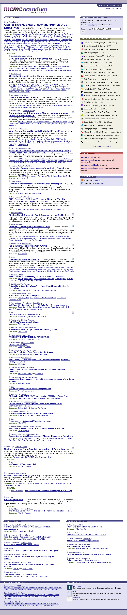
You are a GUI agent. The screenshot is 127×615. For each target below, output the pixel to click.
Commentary (58, 34)
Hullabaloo (30, 531)
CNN (20, 36)
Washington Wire (17, 213)
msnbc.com (26, 34)
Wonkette (61, 163)
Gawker (30, 176)
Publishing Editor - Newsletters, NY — (101, 86)
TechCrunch (13, 88)
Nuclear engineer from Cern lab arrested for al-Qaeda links (35, 449)
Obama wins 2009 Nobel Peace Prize (24, 314)
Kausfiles (24, 129)
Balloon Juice (60, 307)
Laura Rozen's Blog (37, 88)
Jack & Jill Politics (55, 49)
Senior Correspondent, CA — (97, 69)
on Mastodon (99, 183)
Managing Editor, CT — (98, 129)
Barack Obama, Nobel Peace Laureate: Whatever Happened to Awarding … (41, 436)
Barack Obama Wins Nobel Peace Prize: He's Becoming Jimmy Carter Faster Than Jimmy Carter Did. (40, 151)
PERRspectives (32, 47)
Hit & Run (57, 271)
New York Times (11, 22)
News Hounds (18, 531)
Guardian (21, 84)
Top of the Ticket (33, 163)
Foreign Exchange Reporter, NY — (100, 43)
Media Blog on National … (44, 209)
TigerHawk (29, 316)
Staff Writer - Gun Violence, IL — (99, 73)
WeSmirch (76, 597)
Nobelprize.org (16, 74)
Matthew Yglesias (27, 320)
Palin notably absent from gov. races (82, 560)
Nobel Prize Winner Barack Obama (24, 322)
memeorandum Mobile (90, 165)
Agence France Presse (22, 123)
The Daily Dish (37, 193)
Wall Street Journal (18, 38)
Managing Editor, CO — (100, 115)
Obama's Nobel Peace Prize (23, 97)
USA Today (65, 38)
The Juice (30, 483)
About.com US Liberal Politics (19, 92)
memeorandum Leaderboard (92, 168)
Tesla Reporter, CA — (93, 102)
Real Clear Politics (25, 290)
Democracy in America (100, 549)
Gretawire (78, 533)
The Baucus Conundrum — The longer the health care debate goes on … (41, 511)
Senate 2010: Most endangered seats (83, 541)
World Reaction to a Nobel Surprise (24, 295)
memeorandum (87, 157)
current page (92, 25)
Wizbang (64, 90)
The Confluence (26, 107)
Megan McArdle (31, 398)
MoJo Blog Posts (23, 440)
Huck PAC (26, 335)
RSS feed (98, 180)
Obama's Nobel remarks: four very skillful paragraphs (35, 184)
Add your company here (102, 146)
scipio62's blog (9, 43)
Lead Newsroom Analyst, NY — (98, 56)
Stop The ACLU (64, 123)
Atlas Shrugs (28, 49)
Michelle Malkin (50, 70)
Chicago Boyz (23, 145)
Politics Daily (23, 408)
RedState (12, 125)
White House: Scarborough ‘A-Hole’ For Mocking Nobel (33, 329)
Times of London (28, 111)
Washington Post (17, 224)
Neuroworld (17, 34)
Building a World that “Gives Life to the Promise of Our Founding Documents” (37, 370)
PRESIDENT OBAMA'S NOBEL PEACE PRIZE (29, 337)
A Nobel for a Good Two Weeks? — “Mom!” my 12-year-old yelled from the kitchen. (40, 287)
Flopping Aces (41, 271)
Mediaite (50, 271)
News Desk (22, 307)
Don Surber (58, 68)
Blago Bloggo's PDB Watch (37, 43)
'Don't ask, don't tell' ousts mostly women (85, 527)
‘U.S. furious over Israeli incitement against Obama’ (89, 554)
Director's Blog (26, 562)
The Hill (61, 267)
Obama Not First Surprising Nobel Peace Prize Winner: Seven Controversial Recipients (35, 405)
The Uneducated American (78, 546)
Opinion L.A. (62, 42)
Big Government (37, 281)
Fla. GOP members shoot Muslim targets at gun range (48, 491)
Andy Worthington (39, 176)
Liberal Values (23, 193)
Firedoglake (26, 86)
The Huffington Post (46, 36)
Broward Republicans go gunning (22, 475)
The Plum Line (35, 68)
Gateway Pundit (24, 416)
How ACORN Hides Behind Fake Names (21, 545)
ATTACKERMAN (26, 143)
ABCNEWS (22, 176)
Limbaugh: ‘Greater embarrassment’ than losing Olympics (37, 168)
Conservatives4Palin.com (103, 562)
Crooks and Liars (19, 483)
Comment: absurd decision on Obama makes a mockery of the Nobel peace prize (38, 114)
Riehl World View (20, 394)
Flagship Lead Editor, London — (98, 119)
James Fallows (16, 181)
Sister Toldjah (55, 398)
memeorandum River (89, 160)
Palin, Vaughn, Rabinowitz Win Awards (28, 246)
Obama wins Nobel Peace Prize (24, 259)
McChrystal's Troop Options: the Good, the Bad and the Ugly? (31, 550)
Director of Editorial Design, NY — (100, 139)
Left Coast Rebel (54, 43)
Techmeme (76, 586)
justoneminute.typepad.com (53, 141)
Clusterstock (68, 141)
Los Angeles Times (41, 49)
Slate (65, 139)
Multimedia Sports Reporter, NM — (101, 135)
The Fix (18, 238)
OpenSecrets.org (61, 86)
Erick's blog (26, 148)
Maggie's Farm (36, 86)
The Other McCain (65, 70)
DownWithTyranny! (14, 485)
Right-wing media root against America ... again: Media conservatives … (27, 528)
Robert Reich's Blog (34, 307)
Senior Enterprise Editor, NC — (100, 142)
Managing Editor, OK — (96, 59)
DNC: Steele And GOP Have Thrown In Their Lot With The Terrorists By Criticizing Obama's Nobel (37, 200)
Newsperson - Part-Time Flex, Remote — (99, 112)
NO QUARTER (18, 45)
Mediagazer (76, 592)
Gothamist (39, 374)
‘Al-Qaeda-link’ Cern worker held (23, 464)
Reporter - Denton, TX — (99, 99)
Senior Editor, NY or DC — (97, 122)
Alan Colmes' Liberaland (22, 539)
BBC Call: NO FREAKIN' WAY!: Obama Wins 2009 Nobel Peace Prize (38, 396)
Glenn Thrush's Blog (57, 483)
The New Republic (24, 141)
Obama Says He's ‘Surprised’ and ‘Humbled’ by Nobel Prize (35, 26)
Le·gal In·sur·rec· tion (58, 269)
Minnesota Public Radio (46, 139)
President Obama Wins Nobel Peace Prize (29, 226)
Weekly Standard (31, 159)
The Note (9, 548)
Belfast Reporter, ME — (94, 53)
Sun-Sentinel (20, 473)
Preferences (116, 8)
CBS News (8, 45)
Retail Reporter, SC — (97, 125)
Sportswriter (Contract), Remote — (98, 105)
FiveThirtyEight (66, 238)
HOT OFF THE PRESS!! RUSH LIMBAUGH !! (86, 535)
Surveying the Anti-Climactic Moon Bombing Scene (31, 413)
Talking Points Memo (29, 377)
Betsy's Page (57, 45)
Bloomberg (30, 38)
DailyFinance (26, 90)
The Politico (52, 42)
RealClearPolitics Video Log (44, 279)
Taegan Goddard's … (16, 240)
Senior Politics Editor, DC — (98, 63)
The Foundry (69, 271)
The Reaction (61, 298)
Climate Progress (40, 438)
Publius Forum (26, 543)
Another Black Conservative (48, 51)
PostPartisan (42, 238)
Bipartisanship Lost (13, 499)
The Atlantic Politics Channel (33, 303)
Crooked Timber (54, 40)
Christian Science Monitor (51, 90)
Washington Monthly (30, 36)
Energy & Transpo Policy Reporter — (101, 82)
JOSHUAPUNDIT (27, 457)
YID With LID (66, 43)
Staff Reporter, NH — (96, 79)
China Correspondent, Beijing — (97, 46)
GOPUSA (59, 139)
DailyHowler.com (82, 549)
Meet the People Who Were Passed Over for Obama (31, 352)
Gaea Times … (23, 88)
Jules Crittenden (30, 45)
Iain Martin (8, 42)
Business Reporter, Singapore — (101, 96)
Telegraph (41, 267)
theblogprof (31, 51)
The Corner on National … (50, 84)
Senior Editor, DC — (95, 109)
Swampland (16, 40)
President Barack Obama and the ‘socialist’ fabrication (27, 537)
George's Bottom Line (16, 161)
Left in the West (45, 47)
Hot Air (15, 36)
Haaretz (81, 552)
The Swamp (66, 67)
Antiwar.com (67, 49)
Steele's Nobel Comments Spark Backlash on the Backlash (37, 215)
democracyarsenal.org (39, 42)
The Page (21, 236)
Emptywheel (15, 90)
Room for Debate (41, 40)
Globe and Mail (23, 354)
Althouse (37, 298)
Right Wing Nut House (26, 209)
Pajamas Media (21, 43)
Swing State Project (83, 562)
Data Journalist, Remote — (98, 66)
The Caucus (21, 47)
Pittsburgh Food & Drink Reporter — (102, 132)
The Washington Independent (42, 34)
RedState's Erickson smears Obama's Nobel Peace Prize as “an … (37, 428)
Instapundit (13, 141)
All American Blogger (40, 354)
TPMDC (21, 159)
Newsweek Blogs (17, 49)
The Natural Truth (54, 38)
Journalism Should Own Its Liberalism (20, 574)
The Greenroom (37, 240)
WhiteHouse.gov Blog (26, 367)
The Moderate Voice (44, 45)
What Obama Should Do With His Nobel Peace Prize (36, 131)
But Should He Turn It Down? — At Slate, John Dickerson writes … (38, 305)
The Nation (8, 51)
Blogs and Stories (27, 343)
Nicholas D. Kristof (25, 122)
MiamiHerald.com (17, 491)
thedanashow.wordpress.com (19, 70)
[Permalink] (4, 22)
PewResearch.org (28, 40)
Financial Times (48, 86)
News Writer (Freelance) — (99, 92)
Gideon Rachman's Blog (42, 440)
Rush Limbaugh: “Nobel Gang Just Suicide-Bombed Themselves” (37, 276)
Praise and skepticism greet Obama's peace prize (30, 421)
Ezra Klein (9, 497)
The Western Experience (21, 42)
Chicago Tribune (24, 535)
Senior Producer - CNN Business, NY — (100, 76)
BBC (31, 298)
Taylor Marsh (36, 90)
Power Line (69, 267)
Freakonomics (37, 290)
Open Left (21, 105)
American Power (47, 68)
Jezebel (28, 347)
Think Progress (66, 40)
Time (17, 143)
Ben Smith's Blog (25, 56)
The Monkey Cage (19, 51)
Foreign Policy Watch (59, 47)
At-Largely (39, 107)
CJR (19, 572)
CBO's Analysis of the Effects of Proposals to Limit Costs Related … (29, 565)
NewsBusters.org (44, 269)
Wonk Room (49, 88)
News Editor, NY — (96, 89)
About (108, 8)
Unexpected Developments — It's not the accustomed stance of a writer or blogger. (41, 380)
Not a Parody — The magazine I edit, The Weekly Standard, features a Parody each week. (39, 361)
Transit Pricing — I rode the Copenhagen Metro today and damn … (29, 557)
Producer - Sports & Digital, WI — (100, 49)
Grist (14, 440)
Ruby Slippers (27, 569)
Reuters (11, 143)
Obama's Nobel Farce (18, 345)
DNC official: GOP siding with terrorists (30, 58)
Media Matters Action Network (50, 67)
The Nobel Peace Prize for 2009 (25, 76)
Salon (33, 70)
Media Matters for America (31, 426)
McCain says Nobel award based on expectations (30, 389)
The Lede (57, 36)
